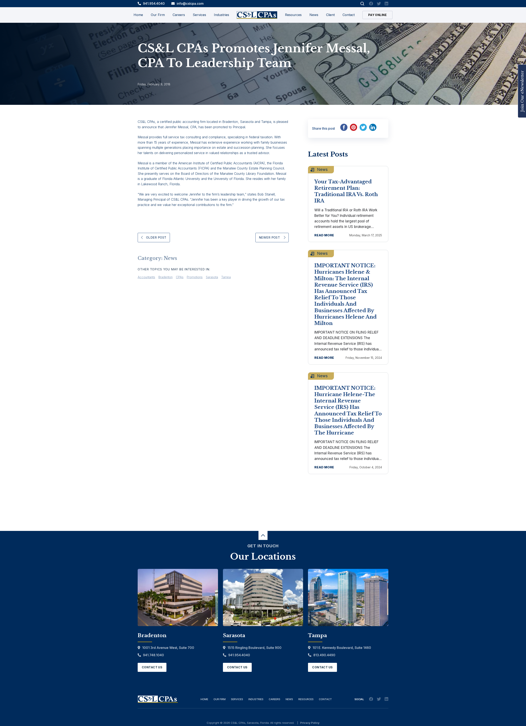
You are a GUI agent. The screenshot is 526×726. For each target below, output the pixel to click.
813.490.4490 (324, 655)
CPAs (179, 277)
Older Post (156, 237)
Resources (293, 15)
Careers (274, 699)
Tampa (226, 277)
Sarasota (212, 277)
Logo (257, 15)
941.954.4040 (154, 3)
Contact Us (152, 667)
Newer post (269, 237)
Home (138, 15)
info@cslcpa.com (190, 3)
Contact (349, 15)
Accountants (146, 277)
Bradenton (165, 277)
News (313, 15)
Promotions (195, 277)
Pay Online (377, 15)
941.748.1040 (153, 655)
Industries (255, 699)
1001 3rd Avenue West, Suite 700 (168, 648)
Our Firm (219, 699)
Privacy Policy (310, 722)
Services (237, 699)
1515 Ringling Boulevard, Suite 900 (254, 648)
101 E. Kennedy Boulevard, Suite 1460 (342, 648)
